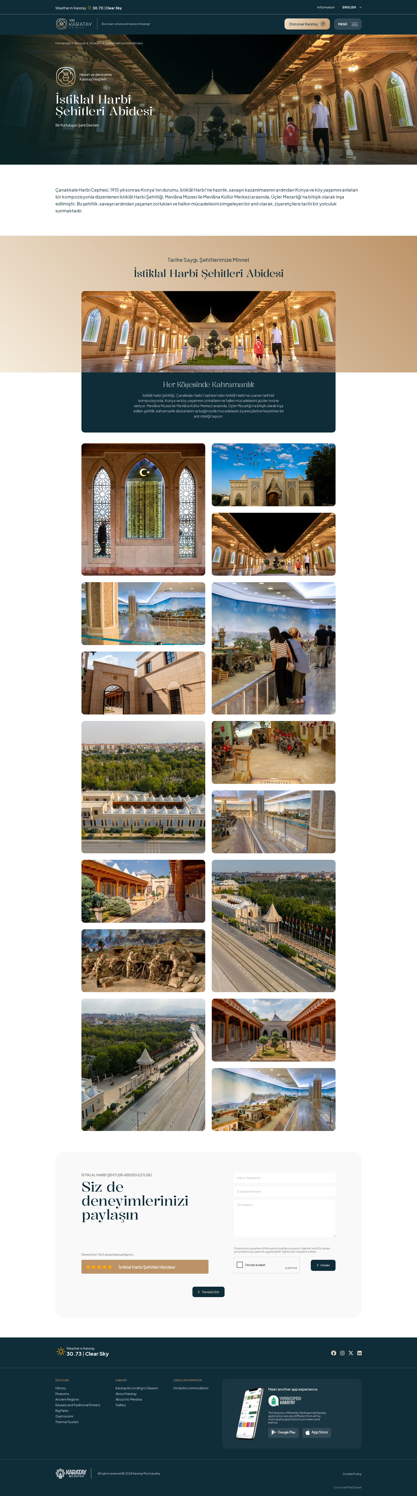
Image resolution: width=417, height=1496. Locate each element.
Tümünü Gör (208, 1292)
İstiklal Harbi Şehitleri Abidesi (124, 43)
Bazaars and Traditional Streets (77, 1405)
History (60, 1388)
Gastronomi (64, 1416)
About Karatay (126, 1394)
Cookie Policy (352, 1474)
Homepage (63, 43)
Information (326, 7)
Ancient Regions (67, 1399)
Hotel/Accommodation (190, 1388)
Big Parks (61, 1410)
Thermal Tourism (67, 1422)
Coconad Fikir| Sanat (348, 1487)
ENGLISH (352, 7)
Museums (95, 43)
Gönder (323, 1265)
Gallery (121, 1405)
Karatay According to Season (137, 1388)
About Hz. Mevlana (129, 1399)
